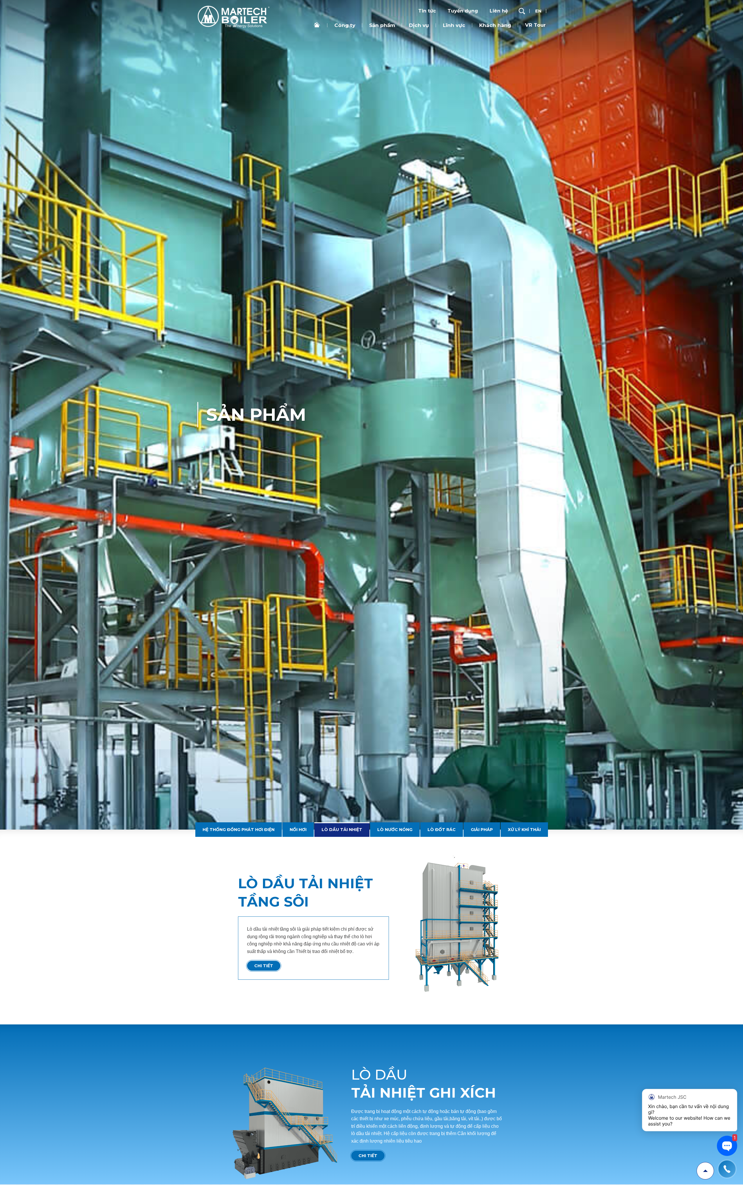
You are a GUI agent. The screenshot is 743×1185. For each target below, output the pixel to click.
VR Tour (535, 25)
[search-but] (521, 10)
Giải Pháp (481, 35)
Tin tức (427, 11)
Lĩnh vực (454, 25)
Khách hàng (495, 25)
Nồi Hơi (298, 35)
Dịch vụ (419, 25)
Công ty (344, 25)
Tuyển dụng (463, 11)
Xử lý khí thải (523, 35)
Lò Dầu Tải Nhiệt (342, 35)
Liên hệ (499, 11)
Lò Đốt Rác (441, 35)
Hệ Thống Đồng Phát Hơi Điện (239, 35)
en (538, 11)
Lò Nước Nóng (394, 35)
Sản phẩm (382, 25)
